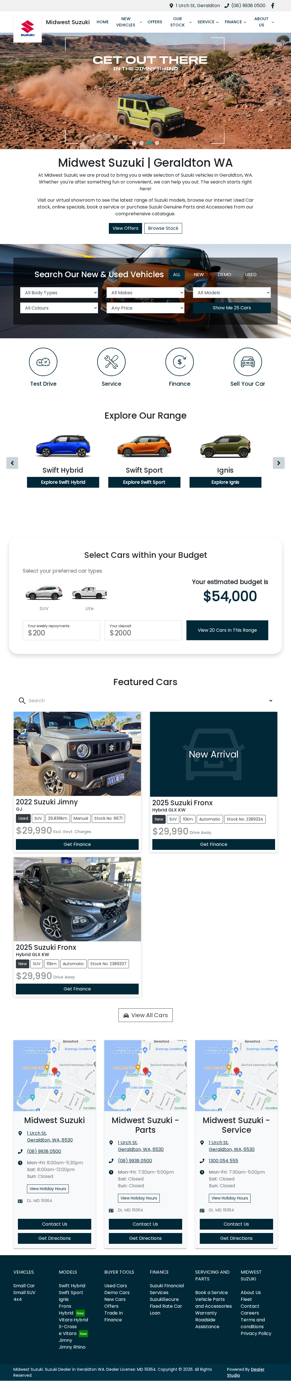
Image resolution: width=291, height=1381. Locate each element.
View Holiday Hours (48, 1189)
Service (206, 22)
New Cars (115, 1299)
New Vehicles (125, 22)
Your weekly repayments (49, 626)
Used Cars (115, 1285)
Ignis (64, 1299)
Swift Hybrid (72, 1285)
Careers (250, 1313)
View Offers (125, 228)
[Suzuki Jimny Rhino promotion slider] (149, 143)
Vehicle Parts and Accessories (213, 1302)
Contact (250, 1306)
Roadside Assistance (207, 1323)
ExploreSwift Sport (144, 482)
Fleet (246, 1299)
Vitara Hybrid (73, 1320)
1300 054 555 (223, 1160)
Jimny (65, 1340)
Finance (233, 22)
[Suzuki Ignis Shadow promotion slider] (157, 143)
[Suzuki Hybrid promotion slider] (142, 143)
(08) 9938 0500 (248, 5)
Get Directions (54, 1238)
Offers (154, 22)
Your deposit (120, 626)
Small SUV (24, 1292)
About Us (261, 22)
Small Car (24, 1285)
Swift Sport (71, 1292)
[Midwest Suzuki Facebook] (274, 5)
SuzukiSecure (164, 1299)
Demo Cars (117, 1292)
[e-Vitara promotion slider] (134, 143)
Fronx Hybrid (66, 1309)
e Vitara (67, 1333)
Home (103, 22)
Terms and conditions (253, 1323)
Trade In (113, 1313)
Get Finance (77, 844)
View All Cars (149, 1015)
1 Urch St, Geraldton (198, 5)
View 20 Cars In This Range (227, 630)
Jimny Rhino (72, 1347)
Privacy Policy (256, 1333)
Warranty (206, 1313)
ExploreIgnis (225, 482)
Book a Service (211, 1292)
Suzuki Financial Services (167, 1289)
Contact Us (54, 1224)
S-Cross (68, 1326)
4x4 (17, 1299)
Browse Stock (163, 228)
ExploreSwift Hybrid (63, 482)
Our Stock (177, 22)
